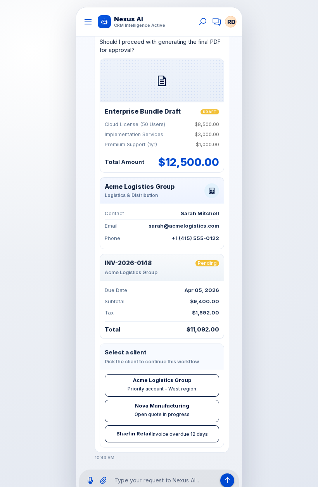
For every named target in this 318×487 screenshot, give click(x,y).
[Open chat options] (216, 21)
